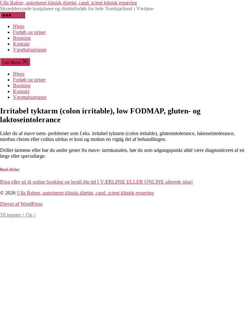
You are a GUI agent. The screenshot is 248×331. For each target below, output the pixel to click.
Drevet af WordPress (21, 204)
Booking (22, 38)
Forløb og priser (29, 32)
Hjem (18, 26)
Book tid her (9, 169)
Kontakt (21, 44)
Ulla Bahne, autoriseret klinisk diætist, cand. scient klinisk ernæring (68, 2)
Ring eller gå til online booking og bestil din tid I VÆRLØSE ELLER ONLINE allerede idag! (96, 182)
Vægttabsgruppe (29, 49)
